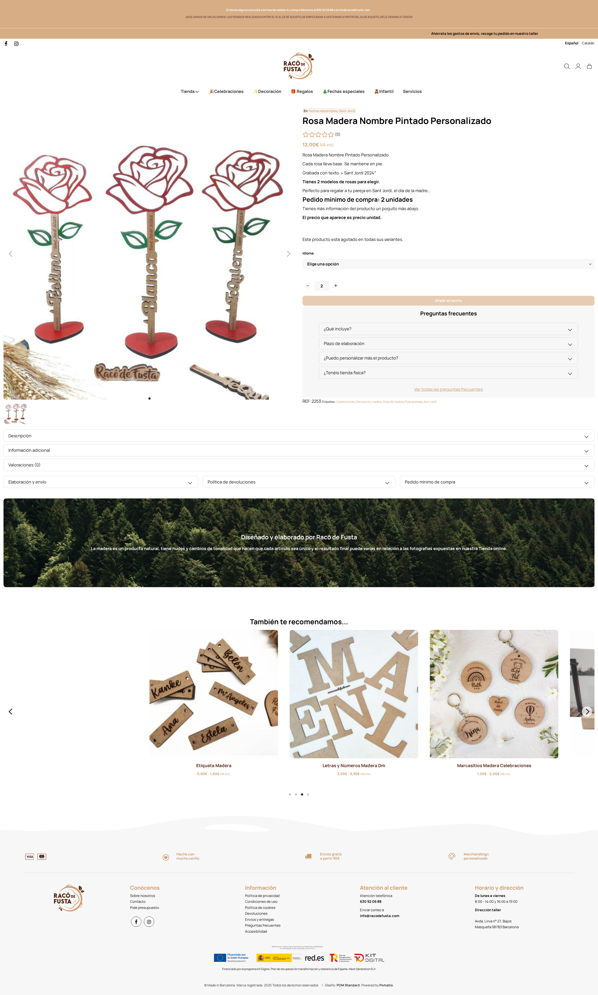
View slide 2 (296, 794)
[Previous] (11, 711)
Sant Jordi (347, 111)
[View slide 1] (149, 254)
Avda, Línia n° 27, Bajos (493, 921)
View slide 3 (302, 794)
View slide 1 (149, 398)
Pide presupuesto (144, 907)
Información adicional (29, 450)
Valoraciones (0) (24, 465)
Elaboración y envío (27, 482)
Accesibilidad (256, 931)
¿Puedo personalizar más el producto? (361, 358)
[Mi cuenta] (578, 66)
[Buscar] (567, 66)
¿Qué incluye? (337, 329)
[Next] (587, 711)
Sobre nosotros (142, 895)
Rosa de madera (393, 402)
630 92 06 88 (325, 10)
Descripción (20, 435)
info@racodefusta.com (355, 10)
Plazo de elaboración (344, 343)
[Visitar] (6, 43)
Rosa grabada (414, 402)
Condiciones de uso (261, 901)
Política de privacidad (262, 895)
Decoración (363, 402)
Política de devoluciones (231, 482)
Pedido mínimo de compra (430, 482)
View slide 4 (308, 794)
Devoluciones (256, 913)
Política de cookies (260, 907)
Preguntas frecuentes (263, 925)
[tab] (448, 329)
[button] (308, 286)
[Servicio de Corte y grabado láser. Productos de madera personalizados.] (299, 66)
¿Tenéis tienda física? (345, 372)
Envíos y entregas (259, 919)
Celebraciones (345, 402)
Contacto (138, 901)
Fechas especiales (322, 111)
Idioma (308, 253)
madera (377, 402)
